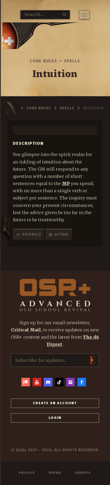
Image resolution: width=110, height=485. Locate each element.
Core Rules (43, 60)
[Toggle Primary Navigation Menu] (84, 14)
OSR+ (21, 450)
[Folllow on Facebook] (81, 382)
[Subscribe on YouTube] (37, 382)
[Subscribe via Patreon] (25, 382)
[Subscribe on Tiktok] (59, 382)
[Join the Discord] (48, 382)
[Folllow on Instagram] (70, 382)
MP (66, 183)
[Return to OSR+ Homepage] (55, 37)
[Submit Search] (64, 14)
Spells (72, 60)
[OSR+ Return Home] (55, 295)
